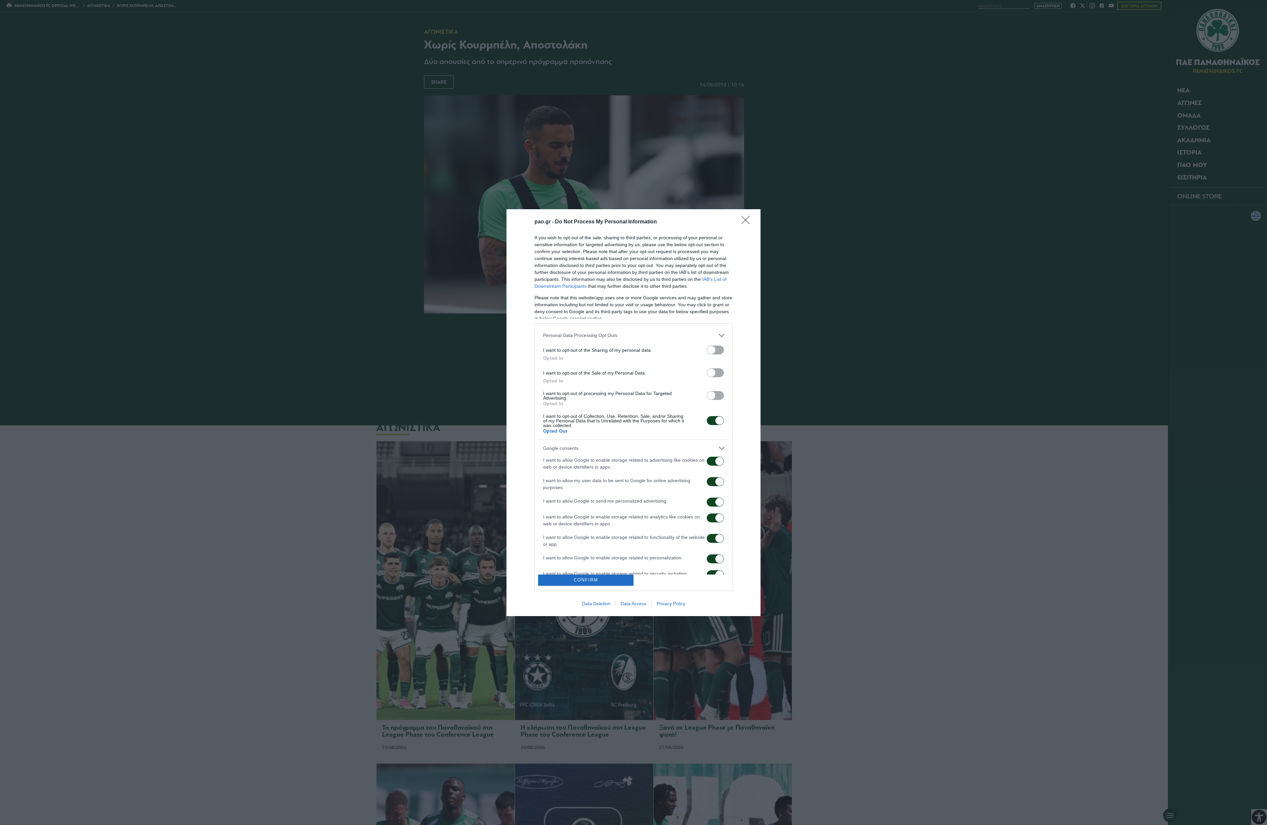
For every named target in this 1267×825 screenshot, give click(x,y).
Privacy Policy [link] (671, 603)
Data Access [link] (633, 603)
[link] (747, 222)
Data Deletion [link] (596, 603)
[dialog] (633, 412)
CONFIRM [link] (586, 580)
